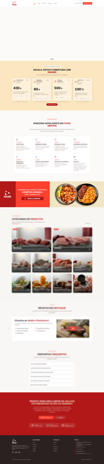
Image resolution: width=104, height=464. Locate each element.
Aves (54, 444)
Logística (50, 3)
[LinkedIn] (19, 452)
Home (34, 3)
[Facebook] (13, 452)
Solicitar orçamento (52, 104)
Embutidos (55, 448)
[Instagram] (16, 452)
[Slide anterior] (2, 33)
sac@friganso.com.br (80, 451)
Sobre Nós (35, 444)
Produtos (44, 3)
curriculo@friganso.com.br (81, 453)
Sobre (39, 3)
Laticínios (55, 451)
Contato (55, 3)
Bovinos (55, 442)
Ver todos (87, 223)
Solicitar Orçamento (45, 417)
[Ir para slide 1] (51, 59)
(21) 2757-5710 (79, 449)
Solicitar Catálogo (87, 3)
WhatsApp (60, 417)
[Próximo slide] (101, 33)
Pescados (55, 446)
